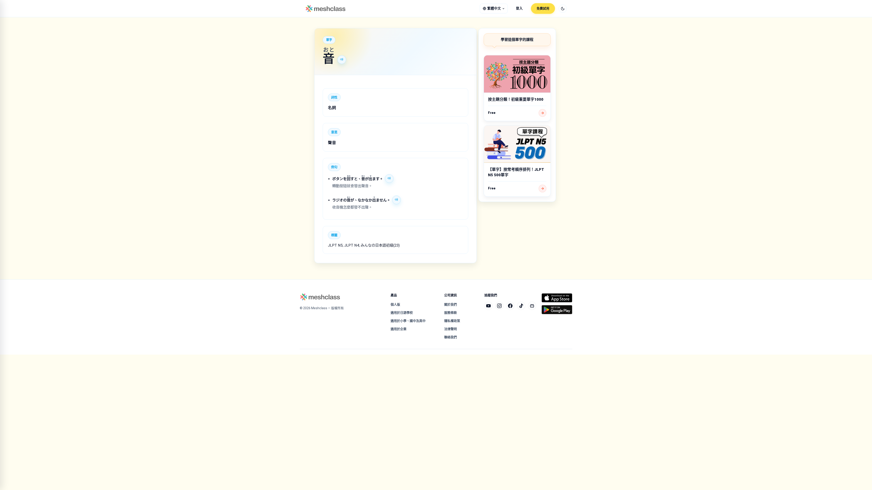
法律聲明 (450, 329)
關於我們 (450, 304)
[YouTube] (488, 306)
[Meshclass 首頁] (325, 8)
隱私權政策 (452, 321)
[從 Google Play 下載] (557, 309)
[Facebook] (510, 306)
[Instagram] (499, 306)
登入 (519, 8)
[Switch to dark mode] (563, 9)
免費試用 (543, 8)
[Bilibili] (532, 306)
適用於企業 (398, 329)
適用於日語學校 (402, 312)
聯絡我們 (450, 337)
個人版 (395, 304)
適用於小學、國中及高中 (408, 321)
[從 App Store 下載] (557, 297)
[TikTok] (521, 306)
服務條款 (450, 312)
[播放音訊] (341, 59)
